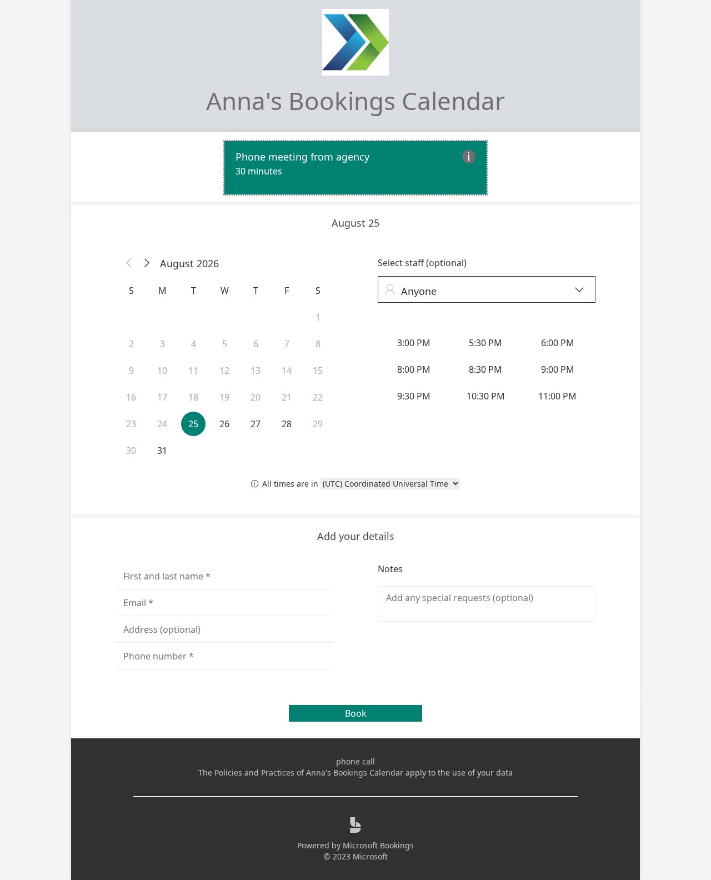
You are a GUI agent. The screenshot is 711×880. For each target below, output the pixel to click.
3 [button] (162, 344)
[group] (486, 369)
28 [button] (287, 424)
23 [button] (131, 424)
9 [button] (131, 370)
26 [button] (224, 424)
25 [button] (193, 424)
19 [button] (224, 397)
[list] (355, 167)
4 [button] (193, 344)
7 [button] (286, 344)
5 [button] (224, 344)
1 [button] (318, 317)
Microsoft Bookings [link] (378, 845)
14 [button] (287, 370)
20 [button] (256, 397)
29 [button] (318, 424)
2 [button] (131, 344)
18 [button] (193, 397)
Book (356, 713)
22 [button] (318, 397)
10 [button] (162, 370)
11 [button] (193, 370)
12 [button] (224, 370)
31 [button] (162, 450)
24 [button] (162, 424)
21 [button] (287, 397)
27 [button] (256, 424)
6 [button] (255, 344)
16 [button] (131, 397)
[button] (129, 263)
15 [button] (318, 370)
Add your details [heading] (355, 536)
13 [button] (256, 370)
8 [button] (318, 344)
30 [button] (131, 450)
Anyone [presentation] (484, 291)
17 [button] (162, 397)
